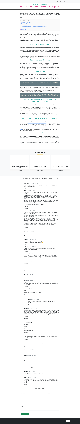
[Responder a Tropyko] (28, 318)
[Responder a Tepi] (28, 208)
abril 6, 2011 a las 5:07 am (31, 371)
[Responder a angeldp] (28, 297)
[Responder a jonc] (28, 339)
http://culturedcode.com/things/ (44, 218)
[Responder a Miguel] (28, 346)
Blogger (41, 4)
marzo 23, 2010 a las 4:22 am (33, 183)
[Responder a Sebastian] (28, 332)
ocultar (27, 20)
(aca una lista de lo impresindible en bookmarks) (37, 123)
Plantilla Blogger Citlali (40, 166)
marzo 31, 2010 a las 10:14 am (32, 328)
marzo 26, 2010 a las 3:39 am (30, 280)
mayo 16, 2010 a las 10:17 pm (31, 349)
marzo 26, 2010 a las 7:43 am (31, 288)
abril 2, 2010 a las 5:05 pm (30, 334)
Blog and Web (35, 4)
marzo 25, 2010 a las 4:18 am (34, 266)
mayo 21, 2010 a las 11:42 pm (31, 355)
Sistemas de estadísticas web (60, 166)
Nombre (22, 406)
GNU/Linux (66, 1)
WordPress (62, 1)
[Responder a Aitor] (28, 286)
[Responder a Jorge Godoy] (28, 326)
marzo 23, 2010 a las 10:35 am (31, 210)
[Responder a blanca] (28, 263)
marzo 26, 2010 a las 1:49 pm (34, 299)
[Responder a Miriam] (28, 360)
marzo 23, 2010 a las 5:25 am (30, 190)
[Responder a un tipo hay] (28, 188)
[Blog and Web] (15, 1)
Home (58, 1)
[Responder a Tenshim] (28, 384)
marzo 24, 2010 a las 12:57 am (31, 246)
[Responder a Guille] (28, 244)
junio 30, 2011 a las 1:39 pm (32, 377)
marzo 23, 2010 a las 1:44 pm (31, 239)
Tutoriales (45, 4)
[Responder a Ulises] (28, 227)
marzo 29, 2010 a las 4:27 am (32, 308)
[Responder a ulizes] (28, 352)
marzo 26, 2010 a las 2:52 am (31, 274)
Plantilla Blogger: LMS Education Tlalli (19, 167)
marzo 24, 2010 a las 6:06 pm (31, 253)
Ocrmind (26, 145)
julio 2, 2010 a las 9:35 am (32, 363)
